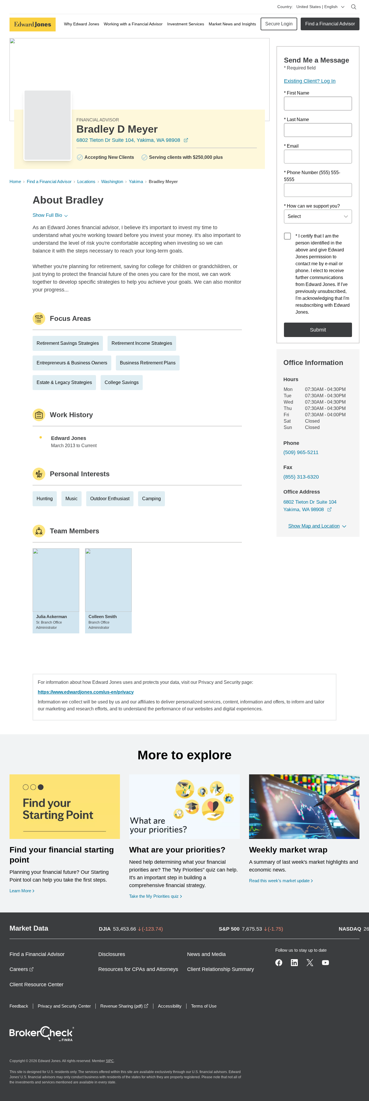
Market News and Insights (232, 24)
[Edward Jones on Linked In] (294, 962)
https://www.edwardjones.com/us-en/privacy (86, 692)
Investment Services (185, 24)
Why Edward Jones (81, 24)
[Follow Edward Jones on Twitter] (309, 962)
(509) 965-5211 (301, 452)
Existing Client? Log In (310, 81)
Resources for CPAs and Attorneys (138, 969)
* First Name (296, 93)
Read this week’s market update (279, 880)
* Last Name (296, 119)
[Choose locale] (343, 7)
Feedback (19, 1006)
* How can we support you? (312, 206)
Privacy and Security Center (64, 1006)
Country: (285, 6)
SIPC (110, 1061)
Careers (22, 969)
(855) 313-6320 (301, 476)
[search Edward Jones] (353, 7)
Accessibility (170, 1006)
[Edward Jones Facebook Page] (278, 962)
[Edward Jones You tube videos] (325, 962)
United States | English (317, 6)
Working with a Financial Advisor (133, 24)
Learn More (22, 890)
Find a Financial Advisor (330, 23)
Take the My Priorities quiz (155, 896)
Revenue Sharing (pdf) (124, 1006)
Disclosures (111, 954)
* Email (291, 146)
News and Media (206, 954)
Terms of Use (203, 1006)
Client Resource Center (36, 984)
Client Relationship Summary (220, 969)
